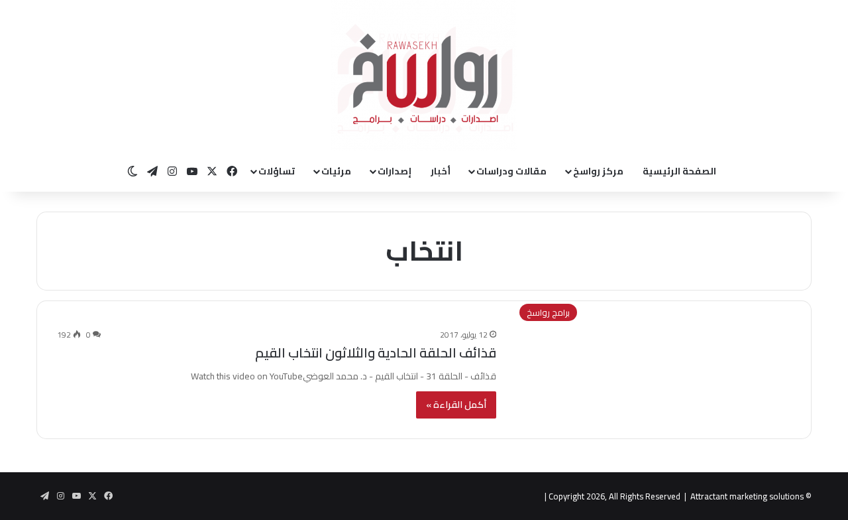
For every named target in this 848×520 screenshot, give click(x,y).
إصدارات (394, 171)
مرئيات (336, 171)
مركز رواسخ (598, 171)
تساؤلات (276, 171)
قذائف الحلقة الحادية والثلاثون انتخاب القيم (375, 352)
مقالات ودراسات (511, 171)
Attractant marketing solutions (747, 496)
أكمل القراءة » (456, 404)
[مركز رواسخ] (424, 76)
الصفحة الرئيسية (679, 171)
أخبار (440, 171)
